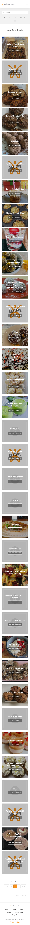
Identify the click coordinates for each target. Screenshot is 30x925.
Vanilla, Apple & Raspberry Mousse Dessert (15, 838)
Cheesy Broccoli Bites (15, 215)
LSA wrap (15, 527)
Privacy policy (15, 922)
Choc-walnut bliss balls (15, 335)
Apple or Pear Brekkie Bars (15, 48)
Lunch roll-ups (15, 551)
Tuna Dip (15, 791)
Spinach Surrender (15, 719)
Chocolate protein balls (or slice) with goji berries (15, 359)
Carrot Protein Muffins (15, 191)
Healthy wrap (15, 431)
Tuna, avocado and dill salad (15, 815)
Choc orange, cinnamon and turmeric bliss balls (15, 263)
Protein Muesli (15, 647)
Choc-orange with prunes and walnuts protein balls (15, 311)
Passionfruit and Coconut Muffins (15, 599)
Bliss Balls (15, 143)
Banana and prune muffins (15, 95)
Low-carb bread (15, 503)
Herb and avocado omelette (15, 455)
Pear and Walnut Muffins (15, 623)
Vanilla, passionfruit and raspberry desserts (15, 862)
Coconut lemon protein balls (15, 383)
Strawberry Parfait (15, 743)
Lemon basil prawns (15, 479)
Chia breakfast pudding (15, 239)
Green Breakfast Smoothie (15, 407)
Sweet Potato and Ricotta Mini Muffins (15, 767)
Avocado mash (15, 71)
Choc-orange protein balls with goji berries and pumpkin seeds (15, 287)
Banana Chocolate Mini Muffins (15, 119)
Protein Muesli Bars (15, 671)
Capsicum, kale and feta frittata (15, 167)
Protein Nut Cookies (15, 695)
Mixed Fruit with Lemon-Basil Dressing (15, 575)
